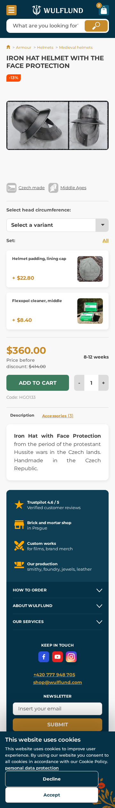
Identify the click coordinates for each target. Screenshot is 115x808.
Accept (51, 795)
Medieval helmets (76, 47)
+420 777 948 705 (54, 675)
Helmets (45, 47)
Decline (52, 779)
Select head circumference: (38, 210)
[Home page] (8, 47)
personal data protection (32, 767)
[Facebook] (43, 656)
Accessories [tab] (58, 416)
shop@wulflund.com (57, 682)
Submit (57, 725)
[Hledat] (96, 26)
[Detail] (90, 269)
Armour (23, 47)
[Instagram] (71, 656)
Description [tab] (22, 415)
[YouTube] (57, 656)
